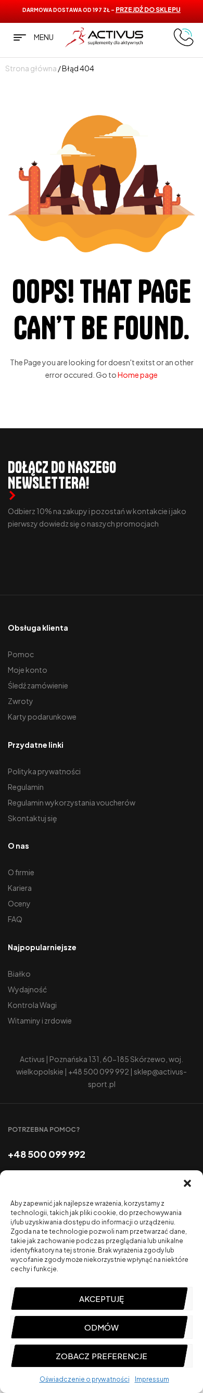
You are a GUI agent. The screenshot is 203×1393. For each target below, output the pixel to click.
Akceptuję (101, 1298)
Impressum (152, 1379)
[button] (187, 1183)
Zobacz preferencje (101, 1356)
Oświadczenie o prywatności (85, 1379)
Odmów (101, 1327)
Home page (138, 374)
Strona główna (31, 68)
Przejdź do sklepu (148, 10)
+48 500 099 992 (98, 1071)
